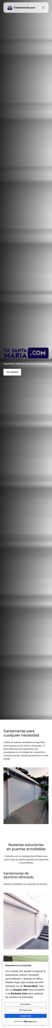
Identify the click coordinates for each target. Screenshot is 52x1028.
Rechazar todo (25, 1010)
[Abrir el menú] (43, 7)
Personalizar (25, 1004)
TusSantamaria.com (24, 7)
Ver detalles (12, 372)
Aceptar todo (25, 1016)
